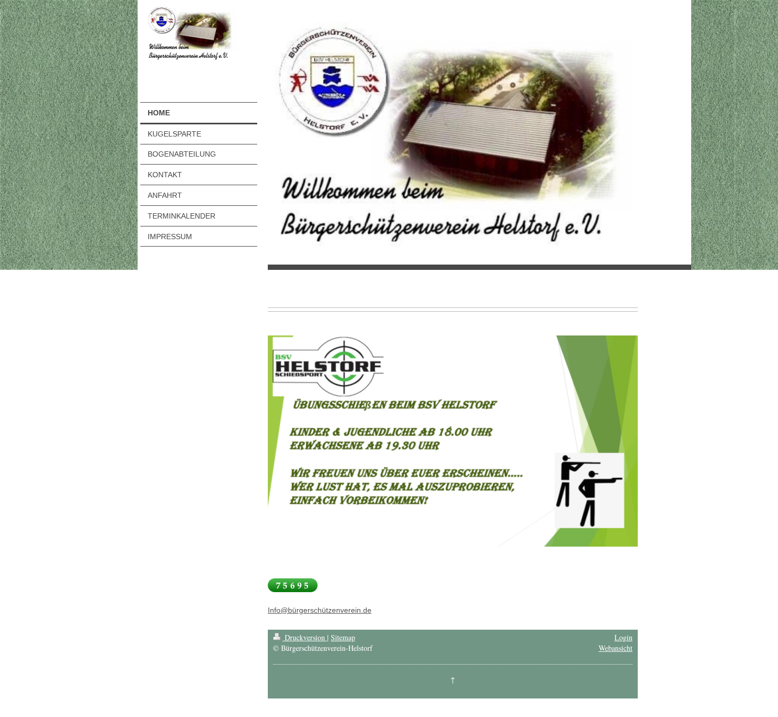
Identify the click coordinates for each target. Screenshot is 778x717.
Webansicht (615, 648)
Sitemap (343, 637)
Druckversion (305, 637)
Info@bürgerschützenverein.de (320, 610)
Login (623, 637)
